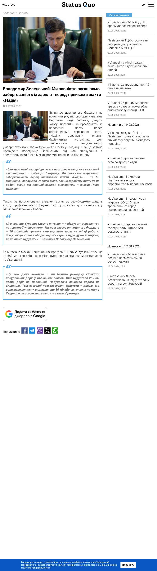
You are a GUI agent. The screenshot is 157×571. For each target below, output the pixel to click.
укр (4, 4)
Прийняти (128, 564)
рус (13, 4)
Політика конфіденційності (36, 567)
